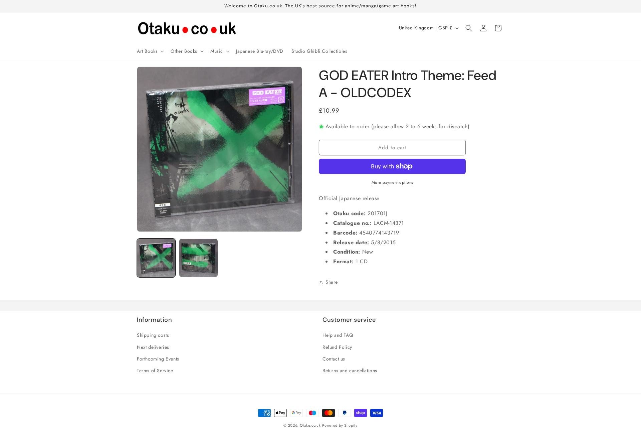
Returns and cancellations (350, 370)
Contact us (334, 358)
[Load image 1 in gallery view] (156, 258)
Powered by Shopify (340, 425)
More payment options (392, 182)
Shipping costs (153, 335)
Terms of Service (155, 370)
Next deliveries (153, 347)
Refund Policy (337, 347)
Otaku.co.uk (310, 425)
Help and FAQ (338, 335)
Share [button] (332, 282)
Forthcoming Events (158, 358)
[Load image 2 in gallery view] (198, 258)
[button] (150, 51)
